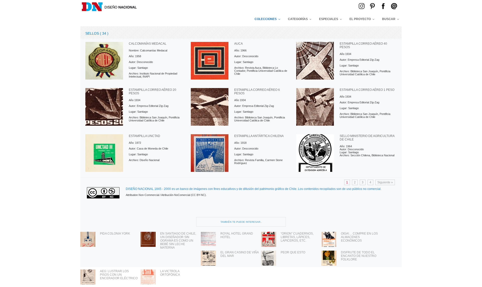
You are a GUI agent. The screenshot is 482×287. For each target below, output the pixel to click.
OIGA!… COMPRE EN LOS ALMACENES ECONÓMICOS (359, 237)
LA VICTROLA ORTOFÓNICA (170, 272)
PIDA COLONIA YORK (115, 233)
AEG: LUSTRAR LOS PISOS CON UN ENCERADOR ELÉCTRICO (119, 274)
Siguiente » (385, 182)
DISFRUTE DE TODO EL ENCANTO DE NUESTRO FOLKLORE (358, 256)
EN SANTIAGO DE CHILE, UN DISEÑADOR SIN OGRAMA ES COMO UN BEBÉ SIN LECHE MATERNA (178, 240)
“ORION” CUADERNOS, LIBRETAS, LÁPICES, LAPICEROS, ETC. (297, 237)
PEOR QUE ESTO (293, 252)
